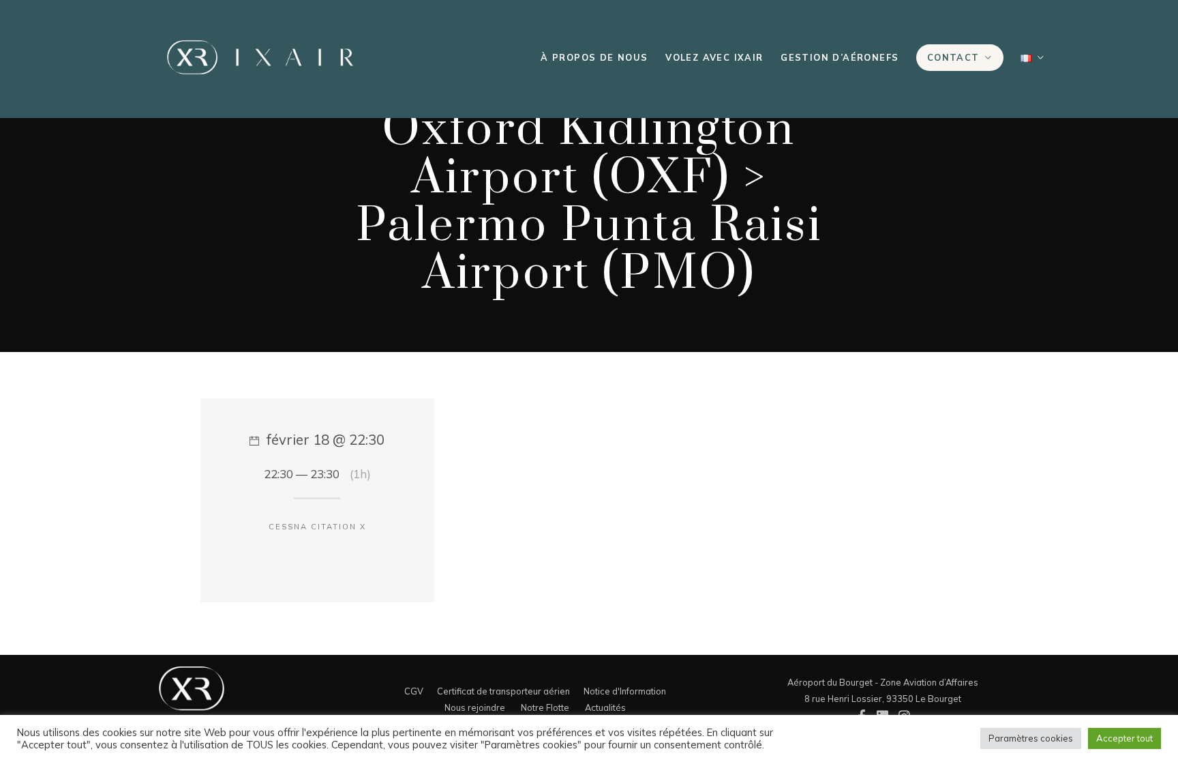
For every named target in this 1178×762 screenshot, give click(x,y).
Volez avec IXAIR (714, 57)
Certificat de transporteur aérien (503, 691)
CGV (413, 691)
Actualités (605, 707)
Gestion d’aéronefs (839, 57)
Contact (953, 57)
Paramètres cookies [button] (1030, 738)
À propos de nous (594, 57)
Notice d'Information (625, 691)
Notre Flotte (545, 707)
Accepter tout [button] (1124, 738)
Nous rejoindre (474, 707)
